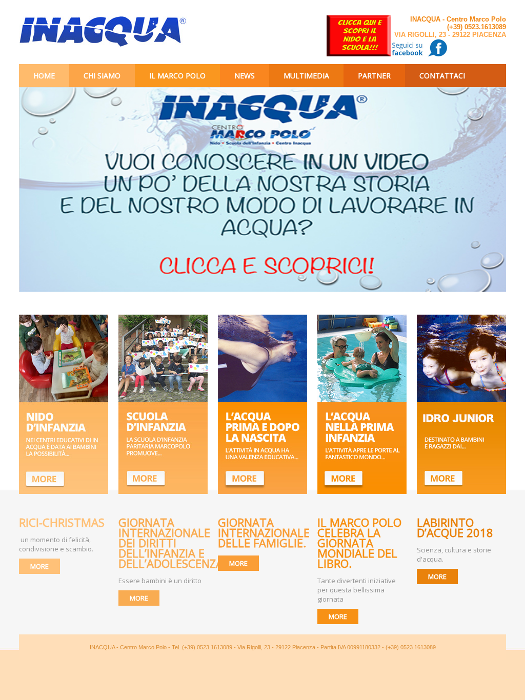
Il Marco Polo (177, 75)
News (244, 75)
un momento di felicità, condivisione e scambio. (56, 544)
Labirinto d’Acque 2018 (456, 527)
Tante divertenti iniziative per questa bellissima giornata (356, 590)
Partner (374, 75)
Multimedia (306, 75)
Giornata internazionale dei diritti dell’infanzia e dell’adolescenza (170, 542)
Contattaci (442, 75)
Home (44, 75)
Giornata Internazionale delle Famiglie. (264, 532)
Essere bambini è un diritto (159, 580)
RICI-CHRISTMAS (62, 522)
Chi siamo (102, 75)
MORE (39, 566)
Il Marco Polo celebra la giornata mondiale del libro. (359, 542)
